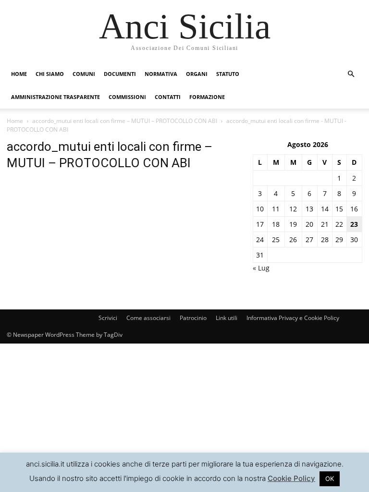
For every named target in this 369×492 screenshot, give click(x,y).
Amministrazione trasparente (55, 96)
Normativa (161, 73)
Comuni (84, 73)
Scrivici (107, 318)
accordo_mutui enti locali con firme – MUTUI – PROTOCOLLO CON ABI (124, 121)
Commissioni (127, 96)
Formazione (207, 96)
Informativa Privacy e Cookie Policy (292, 318)
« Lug (261, 267)
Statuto (227, 73)
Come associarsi (148, 318)
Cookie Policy (291, 478)
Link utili (226, 318)
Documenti (120, 73)
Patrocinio (193, 318)
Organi (197, 73)
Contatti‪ (168, 96)
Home (19, 73)
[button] (350, 74)
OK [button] (329, 478)
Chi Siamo (50, 73)
